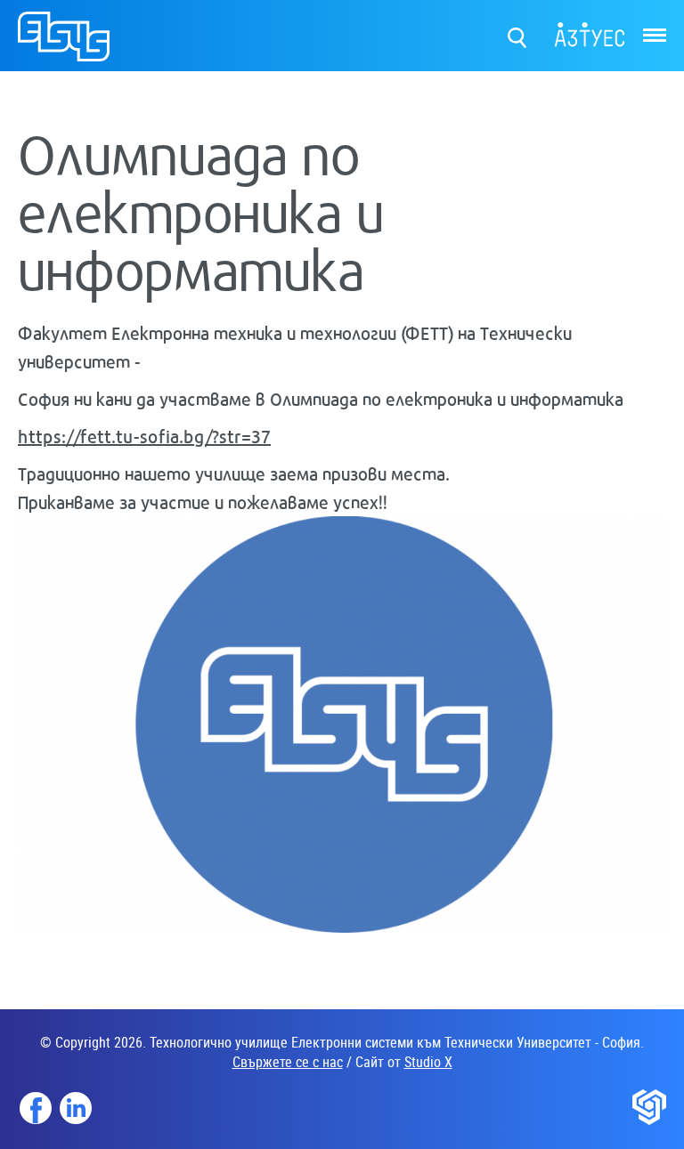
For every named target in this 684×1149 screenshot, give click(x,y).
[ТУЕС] (64, 44)
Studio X (428, 1062)
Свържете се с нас (287, 1062)
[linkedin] (76, 1108)
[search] (518, 33)
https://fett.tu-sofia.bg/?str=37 (144, 436)
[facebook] (36, 1108)
